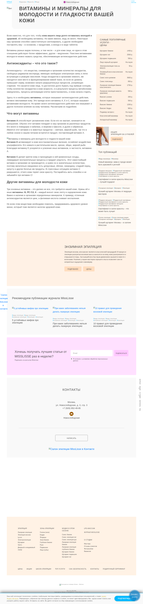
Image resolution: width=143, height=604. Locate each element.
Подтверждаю (125, 598)
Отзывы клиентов (90, 546)
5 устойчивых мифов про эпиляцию (25, 321)
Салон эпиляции (104, 217)
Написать (71, 438)
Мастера (87, 544)
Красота (30, 2)
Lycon (20, 537)
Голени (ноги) (44, 532)
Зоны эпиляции (47, 528)
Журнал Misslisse (92, 532)
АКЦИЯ (122, 133)
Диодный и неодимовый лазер (26, 548)
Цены (88, 269)
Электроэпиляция (24, 540)
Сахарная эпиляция (105, 188)
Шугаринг (117, 188)
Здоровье (22, 2)
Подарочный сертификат (122, 171)
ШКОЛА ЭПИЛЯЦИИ (43, 569)
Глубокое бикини (46, 542)
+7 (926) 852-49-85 (71, 408)
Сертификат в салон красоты (108, 176)
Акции (140, 388)
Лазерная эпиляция (25, 532)
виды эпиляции (17, 315)
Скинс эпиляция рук (69, 539)
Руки (41, 545)
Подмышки (44, 547)
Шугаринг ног (66, 557)
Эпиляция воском (24, 535)
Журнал (140, 381)
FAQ (140, 409)
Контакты (140, 403)
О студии (140, 395)
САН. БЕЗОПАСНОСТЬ (77, 569)
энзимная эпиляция (19, 317)
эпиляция (31, 317)
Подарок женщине (105, 171)
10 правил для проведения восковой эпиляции (107, 324)
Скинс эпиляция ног (69, 537)
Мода (37, 2)
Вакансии (87, 551)
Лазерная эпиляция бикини (69, 543)
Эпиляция (126, 188)
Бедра (42, 535)
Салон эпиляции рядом (119, 217)
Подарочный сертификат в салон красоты (113, 172)
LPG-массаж (89, 528)
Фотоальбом (88, 549)
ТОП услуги (60, 569)
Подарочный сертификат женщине (110, 174)
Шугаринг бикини (68, 552)
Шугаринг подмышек (69, 554)
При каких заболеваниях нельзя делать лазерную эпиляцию (70, 324)
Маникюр (114, 159)
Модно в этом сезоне (68, 529)
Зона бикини (44, 540)
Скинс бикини (67, 534)
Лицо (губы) (44, 550)
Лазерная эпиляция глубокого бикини (69, 548)
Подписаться (121, 353)
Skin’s (20, 545)
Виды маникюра (104, 159)
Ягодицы (43, 537)
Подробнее (116, 139)
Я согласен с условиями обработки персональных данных (90, 359)
